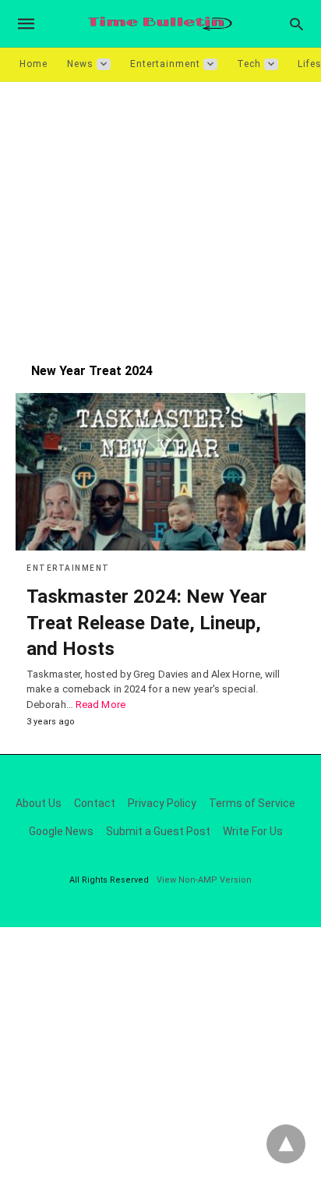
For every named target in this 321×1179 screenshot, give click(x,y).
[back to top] (285, 1143)
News (80, 63)
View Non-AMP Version (204, 880)
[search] (296, 24)
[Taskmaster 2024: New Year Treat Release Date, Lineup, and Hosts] (160, 472)
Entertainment (165, 63)
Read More (100, 704)
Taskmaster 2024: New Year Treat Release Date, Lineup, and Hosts (146, 623)
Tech (249, 63)
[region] (160, 214)
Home (33, 63)
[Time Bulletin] (160, 23)
